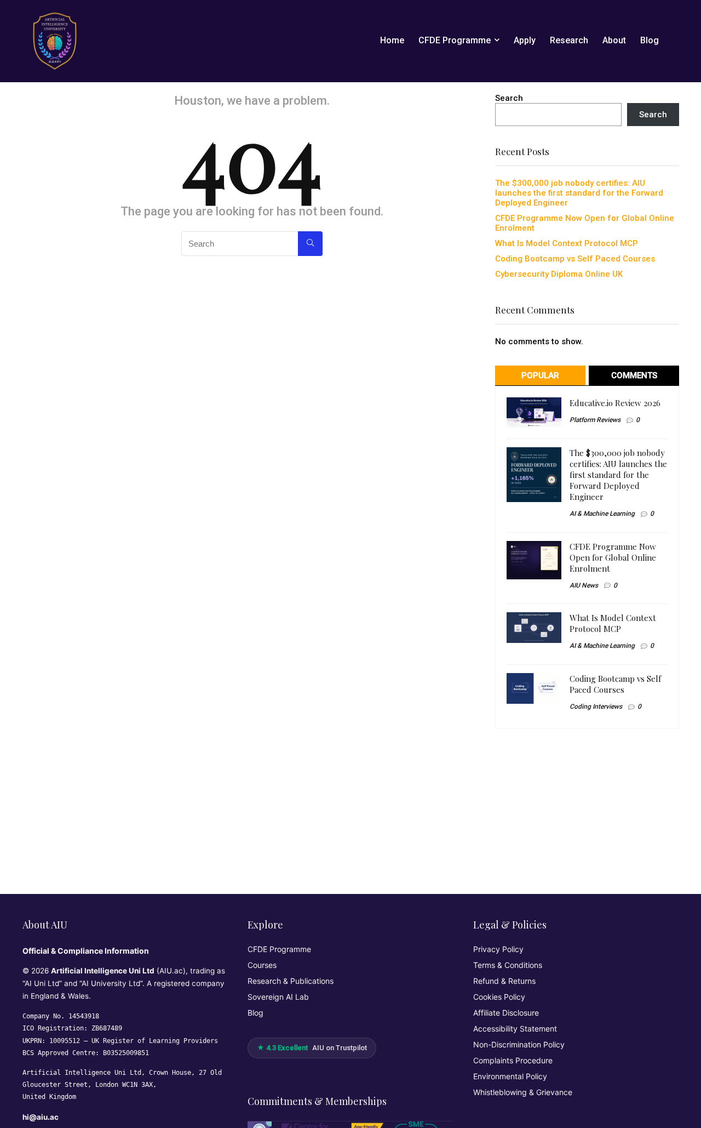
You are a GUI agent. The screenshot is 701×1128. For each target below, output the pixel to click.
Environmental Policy (510, 1076)
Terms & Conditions (507, 965)
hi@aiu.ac (40, 1117)
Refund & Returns (504, 980)
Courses (262, 965)
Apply (525, 40)
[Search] (310, 243)
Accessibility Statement (515, 1028)
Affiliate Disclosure (506, 1012)
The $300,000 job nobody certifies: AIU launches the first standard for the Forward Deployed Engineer (579, 193)
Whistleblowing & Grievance (522, 1092)
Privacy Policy (498, 949)
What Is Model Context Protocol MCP (566, 243)
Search (509, 98)
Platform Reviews (595, 420)
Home (392, 40)
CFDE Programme (454, 40)
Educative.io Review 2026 (615, 402)
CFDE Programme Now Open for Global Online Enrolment (613, 557)
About (614, 40)
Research (569, 40)
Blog (649, 40)
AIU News (584, 585)
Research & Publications (291, 980)
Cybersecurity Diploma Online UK (559, 274)
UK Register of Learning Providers (154, 1041)
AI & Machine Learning (602, 513)
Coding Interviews (596, 706)
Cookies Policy (499, 996)
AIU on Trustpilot (312, 1048)
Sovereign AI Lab (278, 996)
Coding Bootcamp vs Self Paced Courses (575, 259)
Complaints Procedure (513, 1060)
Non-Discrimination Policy (519, 1044)
